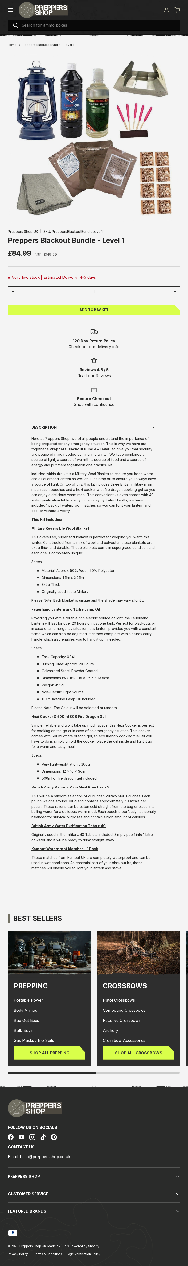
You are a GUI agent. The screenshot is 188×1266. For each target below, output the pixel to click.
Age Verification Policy (84, 1254)
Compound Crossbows (124, 1010)
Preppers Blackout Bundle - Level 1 (48, 45)
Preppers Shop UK (23, 231)
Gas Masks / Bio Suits (34, 1040)
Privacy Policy (18, 1254)
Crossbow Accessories (124, 1040)
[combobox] (94, 25)
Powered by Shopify (84, 1246)
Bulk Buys (23, 1030)
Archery (110, 1030)
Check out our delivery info (94, 346)
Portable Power (28, 1000)
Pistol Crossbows (119, 1000)
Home (12, 45)
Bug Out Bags (26, 1020)
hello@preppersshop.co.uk (45, 1156)
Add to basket (94, 310)
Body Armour (26, 1010)
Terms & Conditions (48, 1254)
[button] (177, 10)
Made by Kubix (58, 1246)
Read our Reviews (94, 375)
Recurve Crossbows (122, 1020)
